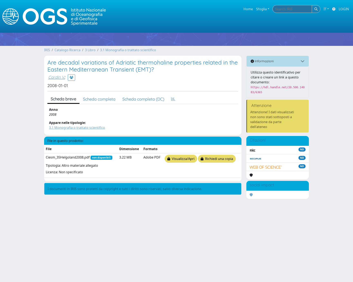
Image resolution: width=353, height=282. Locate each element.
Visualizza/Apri (182, 158)
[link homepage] (55, 16)
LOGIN (344, 9)
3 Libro (90, 50)
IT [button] (325, 9)
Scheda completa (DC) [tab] (143, 99)
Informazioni (264, 61)
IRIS (47, 50)
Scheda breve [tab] (63, 98)
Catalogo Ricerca (67, 50)
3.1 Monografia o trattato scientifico (128, 50)
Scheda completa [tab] (99, 99)
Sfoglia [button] (261, 9)
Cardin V (56, 77)
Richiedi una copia (218, 158)
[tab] (173, 99)
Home (248, 9)
